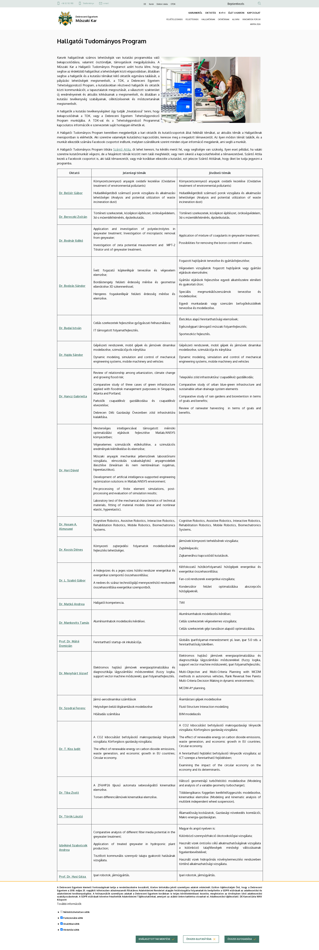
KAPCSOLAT (253, 12)
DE (145, 4)
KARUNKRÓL (195, 12)
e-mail (106, 3)
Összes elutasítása (198, 939)
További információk (69, 903)
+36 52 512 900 (67, 3)
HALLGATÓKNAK (208, 19)
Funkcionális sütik (73, 918)
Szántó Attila (122, 149)
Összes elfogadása (239, 939)
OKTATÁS (210, 12)
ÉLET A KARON (236, 12)
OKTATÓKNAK (223, 19)
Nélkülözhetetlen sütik (76, 912)
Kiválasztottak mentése (154, 939)
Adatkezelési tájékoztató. (224, 896)
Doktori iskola (162, 4)
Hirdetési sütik (71, 929)
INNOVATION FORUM (251, 19)
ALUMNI (235, 19)
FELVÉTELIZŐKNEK (174, 19)
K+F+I (222, 12)
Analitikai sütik (71, 924)
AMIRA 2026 (255, 24)
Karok (151, 4)
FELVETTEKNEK (192, 19)
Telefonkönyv (88, 3)
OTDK (173, 4)
